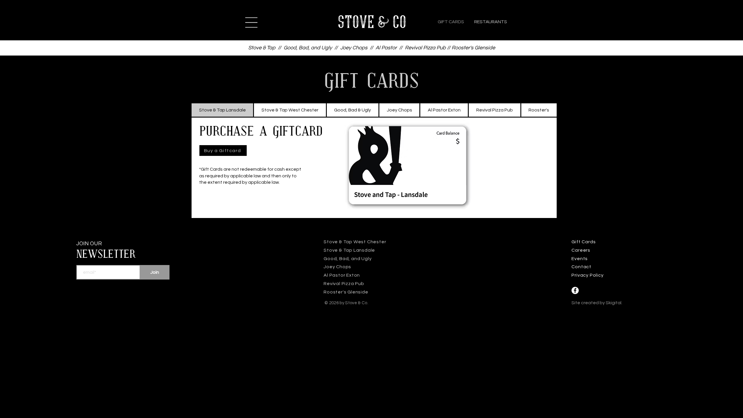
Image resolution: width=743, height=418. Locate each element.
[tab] (222, 110)
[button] (251, 22)
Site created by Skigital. (596, 302)
